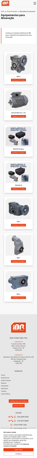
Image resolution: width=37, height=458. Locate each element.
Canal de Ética (5, 394)
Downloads (4, 386)
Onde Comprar (6, 380)
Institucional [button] (5, 378)
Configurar (18, 454)
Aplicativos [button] (4, 388)
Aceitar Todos (18, 450)
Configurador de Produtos (18, 401)
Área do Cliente (18, 406)
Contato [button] (3, 391)
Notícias (3, 383)
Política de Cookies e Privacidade (16, 445)
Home (2, 11)
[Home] (5, 3)
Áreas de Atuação (12, 11)
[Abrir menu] (34, 3)
